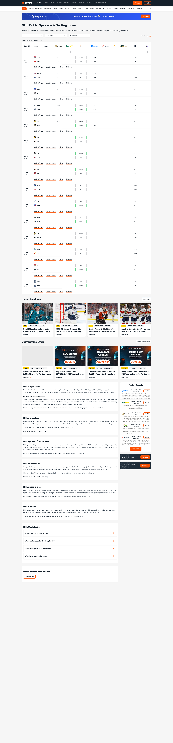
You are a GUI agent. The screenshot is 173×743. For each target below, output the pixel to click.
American (50, 36)
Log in (147, 3)
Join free (137, 3)
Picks (61, 67)
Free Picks (47, 8)
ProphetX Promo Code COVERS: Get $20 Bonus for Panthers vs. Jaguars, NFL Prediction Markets (36, 372)
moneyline (73, 36)
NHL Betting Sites (29, 576)
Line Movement (51, 67)
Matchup (69, 67)
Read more (147, 299)
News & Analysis (78, 8)
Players (122, 8)
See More (136, 449)
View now (145, 457)
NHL (24, 8)
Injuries (109, 8)
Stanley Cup (100, 8)
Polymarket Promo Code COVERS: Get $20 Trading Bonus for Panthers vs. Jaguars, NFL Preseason (70, 372)
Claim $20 (145, 16)
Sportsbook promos (144, 342)
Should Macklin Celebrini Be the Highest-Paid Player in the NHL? (36, 330)
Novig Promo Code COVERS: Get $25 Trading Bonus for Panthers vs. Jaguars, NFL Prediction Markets (135, 372)
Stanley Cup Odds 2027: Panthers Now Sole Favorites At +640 (135, 330)
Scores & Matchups (35, 8)
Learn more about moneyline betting (35, 431)
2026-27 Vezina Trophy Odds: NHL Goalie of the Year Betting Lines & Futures (68, 330)
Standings (131, 8)
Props (61, 8)
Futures (67, 8)
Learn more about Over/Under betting (35, 477)
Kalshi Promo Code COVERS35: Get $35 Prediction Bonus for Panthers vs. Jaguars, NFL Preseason (102, 372)
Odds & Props (38, 67)
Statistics (139, 8)
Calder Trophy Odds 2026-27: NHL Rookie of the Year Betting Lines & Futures (102, 330)
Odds (55, 8)
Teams (116, 8)
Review (147, 391)
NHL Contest (90, 8)
